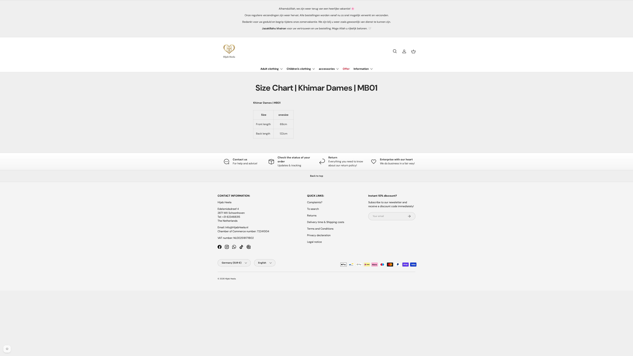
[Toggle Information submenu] (371, 69)
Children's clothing (299, 69)
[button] (413, 51)
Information (361, 69)
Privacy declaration (319, 235)
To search (313, 209)
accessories (327, 69)
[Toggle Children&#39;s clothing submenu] (314, 69)
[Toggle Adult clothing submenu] (281, 69)
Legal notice (314, 242)
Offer (346, 69)
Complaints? (314, 202)
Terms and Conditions (320, 228)
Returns (311, 215)
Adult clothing (269, 69)
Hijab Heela (230, 278)
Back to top (316, 175)
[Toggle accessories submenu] (337, 69)
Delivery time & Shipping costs (325, 222)
